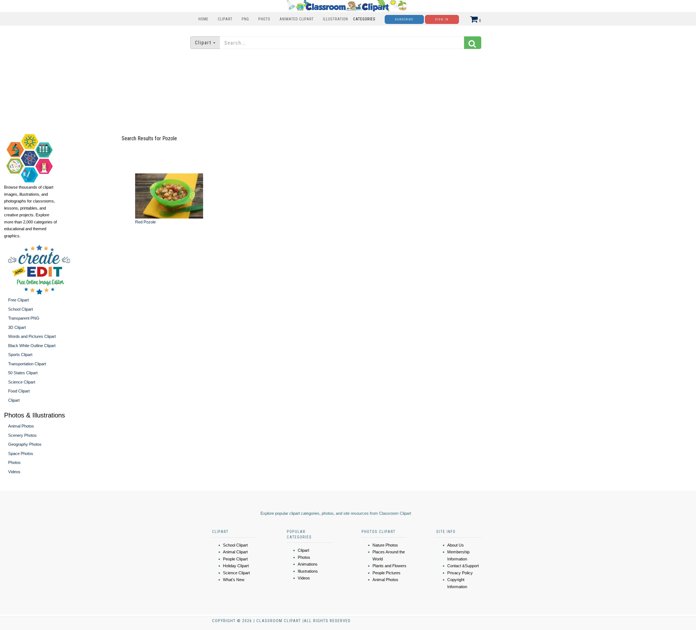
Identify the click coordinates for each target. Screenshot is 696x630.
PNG (245, 19)
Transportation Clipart (27, 363)
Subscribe (404, 19)
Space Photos (20, 453)
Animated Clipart (296, 19)
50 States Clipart (23, 372)
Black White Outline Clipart (31, 345)
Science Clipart (21, 382)
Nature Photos (385, 545)
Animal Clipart (235, 552)
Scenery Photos (22, 435)
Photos (14, 462)
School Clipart (20, 309)
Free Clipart (18, 300)
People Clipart (235, 559)
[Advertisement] (348, 91)
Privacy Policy (460, 572)
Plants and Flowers (389, 565)
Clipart (225, 19)
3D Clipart (17, 327)
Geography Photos (25, 444)
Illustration (335, 19)
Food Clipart (19, 391)
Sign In (442, 19)
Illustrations (308, 571)
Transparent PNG (23, 318)
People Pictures (386, 572)
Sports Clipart (20, 354)
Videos (14, 471)
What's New (233, 579)
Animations (308, 564)
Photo (264, 19)
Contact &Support (463, 565)
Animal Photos (21, 426)
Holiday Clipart (236, 565)
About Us (455, 545)
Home (203, 19)
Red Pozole (145, 222)
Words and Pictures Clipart (32, 336)
